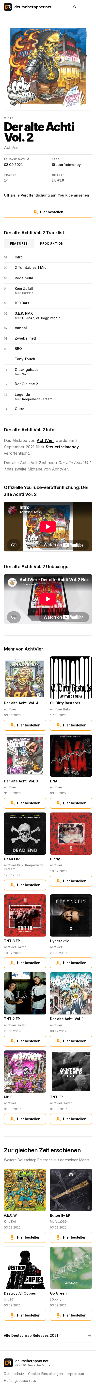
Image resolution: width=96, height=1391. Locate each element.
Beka (67, 709)
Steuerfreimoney (66, 165)
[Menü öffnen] (86, 6)
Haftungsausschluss (20, 1380)
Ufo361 (9, 1299)
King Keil (10, 1221)
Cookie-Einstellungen (45, 1374)
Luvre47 (28, 318)
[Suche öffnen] (74, 6)
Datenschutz (14, 1374)
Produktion (52, 243)
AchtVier (12, 147)
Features (19, 243)
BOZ (20, 865)
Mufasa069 (58, 1221)
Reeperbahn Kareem (37, 399)
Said (25, 374)
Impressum (75, 1374)
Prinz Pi (55, 318)
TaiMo (21, 947)
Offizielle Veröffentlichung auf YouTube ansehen (46, 195)
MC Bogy (41, 318)
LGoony (55, 1299)
